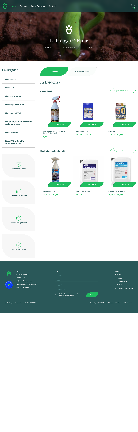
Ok (61, 429)
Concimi (54, 71)
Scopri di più (59, 124)
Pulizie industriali (82, 71)
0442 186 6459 (20, 278)
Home (13, 6)
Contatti (52, 6)
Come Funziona (38, 6)
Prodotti (23, 6)
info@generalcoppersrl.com (24, 281)
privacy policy (69, 296)
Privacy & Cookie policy (125, 288)
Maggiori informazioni (71, 429)
